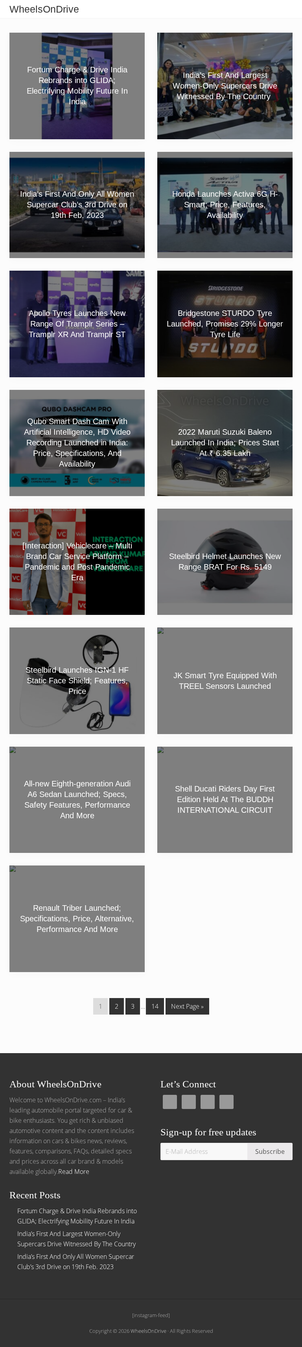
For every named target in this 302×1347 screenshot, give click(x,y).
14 (154, 1008)
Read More (73, 1171)
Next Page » (187, 1008)
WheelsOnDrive (44, 9)
